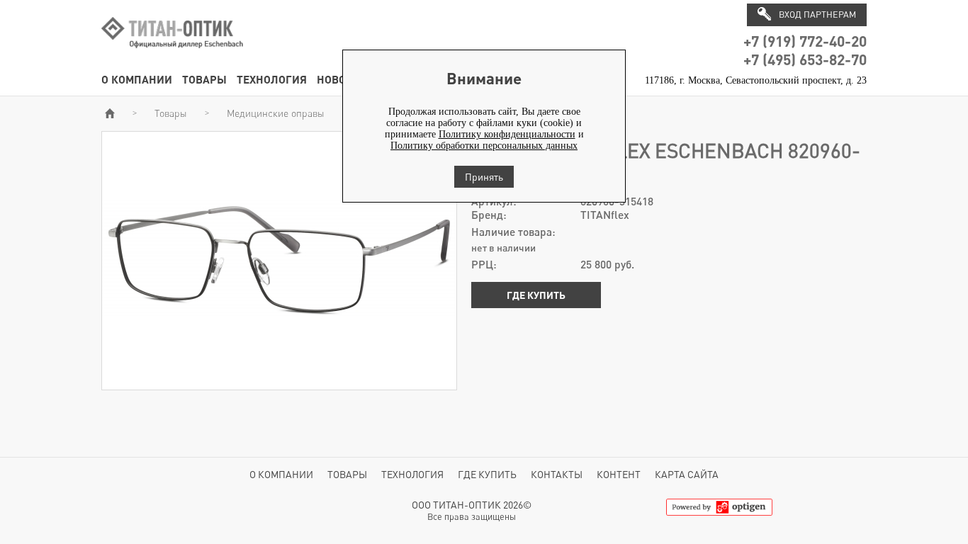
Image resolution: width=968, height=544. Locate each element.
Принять (484, 177)
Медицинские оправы (276, 113)
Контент (619, 474)
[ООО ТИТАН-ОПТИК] (172, 55)
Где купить (536, 295)
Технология (272, 79)
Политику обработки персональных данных (484, 145)
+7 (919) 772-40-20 (805, 41)
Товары (204, 79)
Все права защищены (471, 516)
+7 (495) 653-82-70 (805, 59)
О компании (136, 79)
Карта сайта (687, 474)
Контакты (557, 474)
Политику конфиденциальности (507, 134)
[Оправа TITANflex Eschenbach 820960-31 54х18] (279, 383)
